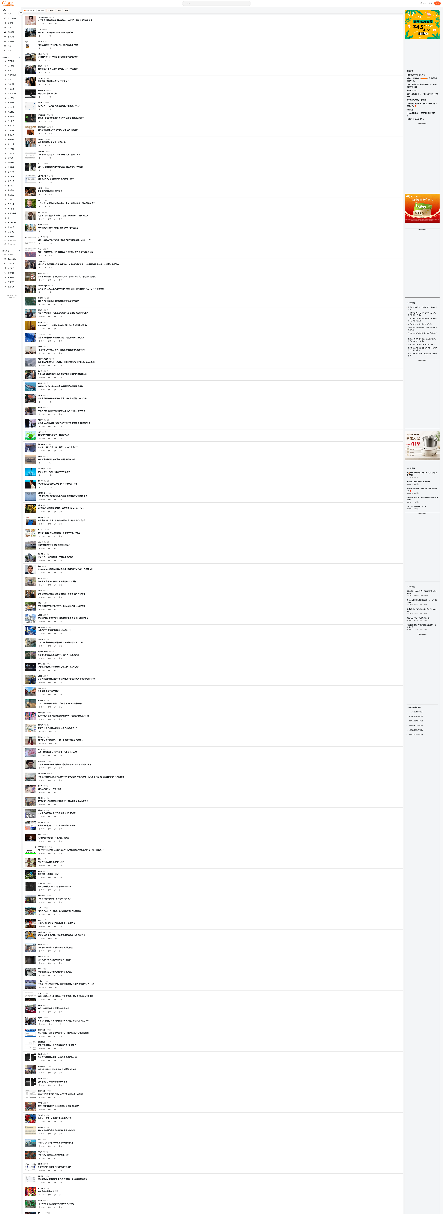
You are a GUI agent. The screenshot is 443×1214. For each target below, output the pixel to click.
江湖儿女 (11, 199)
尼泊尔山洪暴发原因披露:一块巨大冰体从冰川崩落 (58, 654)
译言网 (40, 371)
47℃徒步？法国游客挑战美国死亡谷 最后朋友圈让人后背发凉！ (64, 801)
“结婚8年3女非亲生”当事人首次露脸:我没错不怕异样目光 (61, 349)
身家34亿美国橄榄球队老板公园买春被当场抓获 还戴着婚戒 (62, 374)
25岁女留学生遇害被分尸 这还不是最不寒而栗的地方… (60, 740)
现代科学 (11, 167)
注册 (437, 3)
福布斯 (40, 103)
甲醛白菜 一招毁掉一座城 (48, 874)
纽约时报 (40, 957)
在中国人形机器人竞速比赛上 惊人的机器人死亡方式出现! (61, 337)
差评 (39, 432)
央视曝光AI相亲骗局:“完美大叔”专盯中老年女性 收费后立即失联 (64, 423)
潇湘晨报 (40, 298)
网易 (39, 859)
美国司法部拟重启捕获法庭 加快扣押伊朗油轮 (56, 459)
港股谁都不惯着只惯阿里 (48, 1191)
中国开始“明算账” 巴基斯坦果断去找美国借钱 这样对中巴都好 (63, 313)
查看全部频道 (12, 240)
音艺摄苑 (11, 116)
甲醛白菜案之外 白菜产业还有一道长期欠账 (55, 1142)
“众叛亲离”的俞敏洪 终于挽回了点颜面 (53, 837)
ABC (39, 213)
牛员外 (40, 1005)
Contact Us (12, 259)
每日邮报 (40, 798)
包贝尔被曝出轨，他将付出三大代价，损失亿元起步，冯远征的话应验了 (67, 276)
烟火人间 (11, 227)
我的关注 (11, 41)
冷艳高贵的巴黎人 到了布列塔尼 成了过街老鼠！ (58, 813)
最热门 (10, 23)
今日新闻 (51, 10)
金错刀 (40, 835)
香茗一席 (11, 181)
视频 (9, 46)
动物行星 (40, 640)
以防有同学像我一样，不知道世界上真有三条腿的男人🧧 (422, 104)
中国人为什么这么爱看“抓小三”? (51, 862)
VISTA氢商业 (42, 847)
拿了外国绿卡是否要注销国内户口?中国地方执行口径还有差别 (63, 1033)
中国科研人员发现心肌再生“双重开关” (53, 1155)
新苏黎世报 (41, 932)
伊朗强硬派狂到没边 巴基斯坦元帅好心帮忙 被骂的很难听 (61, 593)
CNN (39, 30)
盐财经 (40, 188)
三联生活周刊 (42, 115)
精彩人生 (11, 107)
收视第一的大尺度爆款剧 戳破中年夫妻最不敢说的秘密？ (61, 118)
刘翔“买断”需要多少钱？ (48, 93)
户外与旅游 (12, 75)
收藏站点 (11, 287)
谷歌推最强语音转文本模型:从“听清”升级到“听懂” (58, 667)
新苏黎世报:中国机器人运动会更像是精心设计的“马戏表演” (62, 935)
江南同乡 (11, 130)
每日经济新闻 (42, 774)
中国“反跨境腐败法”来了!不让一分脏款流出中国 (57, 752)
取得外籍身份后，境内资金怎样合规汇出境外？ (57, 1045)
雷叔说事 (40, 823)
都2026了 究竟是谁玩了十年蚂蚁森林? (53, 435)
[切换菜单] (21, 13)
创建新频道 (11, 244)
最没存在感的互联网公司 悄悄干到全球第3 (55, 886)
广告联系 (11, 263)
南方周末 (40, 530)
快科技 (40, 1164)
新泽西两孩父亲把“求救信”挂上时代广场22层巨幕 (58, 227)
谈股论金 (11, 195)
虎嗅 (39, 566)
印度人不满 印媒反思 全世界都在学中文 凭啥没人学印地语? (62, 410)
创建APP (11, 282)
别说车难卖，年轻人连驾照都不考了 (52, 1081)
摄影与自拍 (12, 93)
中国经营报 (41, 762)
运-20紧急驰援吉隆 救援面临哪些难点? (54, 545)
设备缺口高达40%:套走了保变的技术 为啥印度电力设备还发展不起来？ (67, 679)
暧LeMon (41, 1213)
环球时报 (40, 517)
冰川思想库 (41, 896)
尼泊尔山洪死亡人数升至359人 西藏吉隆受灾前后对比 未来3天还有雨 (66, 362)
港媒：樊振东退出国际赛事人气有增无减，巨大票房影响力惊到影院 (65, 996)
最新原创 (11, 32)
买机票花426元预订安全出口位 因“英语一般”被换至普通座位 (62, 1179)
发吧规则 (11, 277)
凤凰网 (40, 66)
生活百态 (11, 135)
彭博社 (40, 456)
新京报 (40, 42)
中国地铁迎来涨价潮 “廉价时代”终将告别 (54, 898)
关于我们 (11, 268)
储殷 (39, 603)
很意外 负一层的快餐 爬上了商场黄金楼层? (55, 557)
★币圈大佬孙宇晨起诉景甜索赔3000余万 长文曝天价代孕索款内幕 (65, 20)
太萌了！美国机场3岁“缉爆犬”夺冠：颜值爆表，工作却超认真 (63, 215)
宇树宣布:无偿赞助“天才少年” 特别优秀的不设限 (57, 484)
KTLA (39, 164)
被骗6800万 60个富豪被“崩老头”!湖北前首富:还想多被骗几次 (63, 325)
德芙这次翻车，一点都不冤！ (50, 789)
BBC (39, 200)
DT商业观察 (41, 883)
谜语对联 (11, 232)
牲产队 (40, 786)
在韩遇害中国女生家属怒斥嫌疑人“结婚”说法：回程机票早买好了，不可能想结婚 (71, 288)
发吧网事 (11, 102)
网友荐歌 (11, 176)
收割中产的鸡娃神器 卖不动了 (50, 191)
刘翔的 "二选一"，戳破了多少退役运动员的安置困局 (59, 911)
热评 (9, 27)
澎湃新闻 (40, 481)
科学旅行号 (41, 334)
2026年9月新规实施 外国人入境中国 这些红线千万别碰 (60, 1094)
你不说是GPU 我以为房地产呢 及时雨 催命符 (56, 179)
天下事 (40, 1103)
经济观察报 (41, 91)
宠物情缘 (11, 84)
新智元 (40, 505)
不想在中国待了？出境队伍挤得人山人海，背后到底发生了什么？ (64, 1020)
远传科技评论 (42, 176)
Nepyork (41, 152)
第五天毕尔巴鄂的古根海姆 (416, 100)
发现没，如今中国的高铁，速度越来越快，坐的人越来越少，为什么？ (66, 984)
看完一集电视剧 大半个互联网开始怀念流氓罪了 (57, 825)
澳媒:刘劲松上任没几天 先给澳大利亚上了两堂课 (58, 69)
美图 (9, 50)
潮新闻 (40, 347)
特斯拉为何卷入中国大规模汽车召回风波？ (55, 972)
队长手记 (40, 542)
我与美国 (11, 190)
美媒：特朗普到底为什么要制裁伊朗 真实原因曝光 (58, 1106)
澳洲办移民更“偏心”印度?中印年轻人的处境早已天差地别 (61, 606)
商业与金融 (12, 213)
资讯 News (12, 18)
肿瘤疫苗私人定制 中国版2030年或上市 (54, 471)
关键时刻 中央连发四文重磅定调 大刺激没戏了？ (58, 728)
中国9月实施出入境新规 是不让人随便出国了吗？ (58, 1069)
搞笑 (9, 79)
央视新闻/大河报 (43, 652)
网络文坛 (11, 112)
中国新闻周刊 (42, 127)
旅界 (39, 688)
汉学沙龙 (11, 172)
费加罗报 (40, 810)
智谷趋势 (40, 554)
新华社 (40, 578)
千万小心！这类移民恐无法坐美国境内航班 (55, 32)
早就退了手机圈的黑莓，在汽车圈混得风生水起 (57, 1057)
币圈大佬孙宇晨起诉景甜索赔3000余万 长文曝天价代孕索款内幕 (422, 319)
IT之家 (40, 1152)
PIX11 (40, 225)
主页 (9, 14)
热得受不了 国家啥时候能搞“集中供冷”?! (54, 630)
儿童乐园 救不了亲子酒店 (48, 691)
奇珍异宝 (11, 61)
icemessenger (42, 286)
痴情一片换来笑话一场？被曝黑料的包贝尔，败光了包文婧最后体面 (65, 252)
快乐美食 (11, 98)
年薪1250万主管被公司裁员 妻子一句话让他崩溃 (422, 308)
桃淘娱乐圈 (41, 713)
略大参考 (40, 1188)
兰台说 (40, 395)
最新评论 (11, 37)
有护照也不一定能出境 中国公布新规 (420, 324)
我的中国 (11, 204)
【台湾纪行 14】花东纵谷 (416, 75)
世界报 (40, 944)
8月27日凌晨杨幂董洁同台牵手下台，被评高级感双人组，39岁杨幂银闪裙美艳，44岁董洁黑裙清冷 (78, 264)
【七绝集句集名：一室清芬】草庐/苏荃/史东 (422, 114)
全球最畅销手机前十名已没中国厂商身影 (54, 1167)
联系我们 (11, 254)
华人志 (40, 749)
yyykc (40, 908)
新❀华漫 (11, 162)
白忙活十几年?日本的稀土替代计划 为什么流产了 (58, 447)
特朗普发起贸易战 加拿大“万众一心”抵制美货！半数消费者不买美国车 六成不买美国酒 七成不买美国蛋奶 (81, 776)
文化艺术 (11, 89)
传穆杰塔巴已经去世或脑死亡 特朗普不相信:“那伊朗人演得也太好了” (66, 764)
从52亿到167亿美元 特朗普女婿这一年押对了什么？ (59, 105)
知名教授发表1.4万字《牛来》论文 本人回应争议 (58, 130)
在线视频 (11, 236)
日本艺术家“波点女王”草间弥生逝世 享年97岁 (56, 923)
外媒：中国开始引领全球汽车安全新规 (53, 1008)
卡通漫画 (11, 139)
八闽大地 (11, 149)
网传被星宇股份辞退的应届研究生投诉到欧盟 (56, 1130)
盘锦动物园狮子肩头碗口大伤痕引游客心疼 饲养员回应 (60, 703)
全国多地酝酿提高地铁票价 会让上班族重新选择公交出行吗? (62, 398)
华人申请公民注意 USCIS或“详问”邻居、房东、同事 (59, 154)
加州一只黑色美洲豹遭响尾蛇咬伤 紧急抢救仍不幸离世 (60, 166)
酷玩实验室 (41, 444)
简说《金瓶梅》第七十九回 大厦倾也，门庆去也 (422, 95)
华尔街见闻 (41, 664)
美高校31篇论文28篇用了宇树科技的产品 (55, 1118)
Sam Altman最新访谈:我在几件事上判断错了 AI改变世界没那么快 (65, 569)
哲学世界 (11, 121)
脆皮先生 (40, 737)
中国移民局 (41, 1030)
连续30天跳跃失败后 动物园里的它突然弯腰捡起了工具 (60, 642)
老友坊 (10, 186)
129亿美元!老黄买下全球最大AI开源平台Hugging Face (61, 508)
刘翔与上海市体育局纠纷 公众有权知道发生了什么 (58, 44)
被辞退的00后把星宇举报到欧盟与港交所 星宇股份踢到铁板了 (63, 618)
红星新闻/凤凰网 (43, 17)
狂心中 (40, 237)
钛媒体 (40, 408)
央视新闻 (40, 420)
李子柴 (40, 322)
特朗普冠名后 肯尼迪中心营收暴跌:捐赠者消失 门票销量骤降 (62, 496)
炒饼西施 (410, 110)
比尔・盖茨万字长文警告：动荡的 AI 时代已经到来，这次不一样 (64, 240)
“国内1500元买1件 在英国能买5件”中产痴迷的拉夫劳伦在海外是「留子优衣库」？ (71, 850)
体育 (9, 70)
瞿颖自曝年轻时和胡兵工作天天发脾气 (53, 81)
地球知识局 (41, 627)
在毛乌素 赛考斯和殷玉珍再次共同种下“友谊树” (57, 581)
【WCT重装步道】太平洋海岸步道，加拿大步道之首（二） (422, 85)
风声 (39, 1140)
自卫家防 (11, 153)
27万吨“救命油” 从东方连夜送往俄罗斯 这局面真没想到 (60, 386)
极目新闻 (40, 1176)
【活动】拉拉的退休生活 (415, 119)
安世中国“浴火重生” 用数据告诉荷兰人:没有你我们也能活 (61, 520)
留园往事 (11, 209)
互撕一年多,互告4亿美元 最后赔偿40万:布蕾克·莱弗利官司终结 (63, 715)
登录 (430, 3)
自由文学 (11, 144)
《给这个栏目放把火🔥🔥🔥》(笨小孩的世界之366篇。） (422, 79)
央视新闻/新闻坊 (43, 359)
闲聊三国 (11, 126)
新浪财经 (40, 1127)
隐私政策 (11, 273)
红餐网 (40, 54)
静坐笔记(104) (412, 90)
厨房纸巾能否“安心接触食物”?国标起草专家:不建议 (59, 532)
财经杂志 (40, 139)
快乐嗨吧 (11, 66)
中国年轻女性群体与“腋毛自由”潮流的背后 (55, 947)
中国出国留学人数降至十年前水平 (52, 142)
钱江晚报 (40, 78)
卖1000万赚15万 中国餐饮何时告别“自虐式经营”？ (58, 57)
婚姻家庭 (11, 158)
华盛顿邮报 (41, 493)
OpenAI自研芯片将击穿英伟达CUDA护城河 (56, 1203)
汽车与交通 (12, 222)
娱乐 (9, 218)
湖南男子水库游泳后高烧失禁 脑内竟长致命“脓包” (58, 301)
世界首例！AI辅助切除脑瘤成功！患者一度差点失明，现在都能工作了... (67, 203)
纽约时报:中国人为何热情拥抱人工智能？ (55, 959)
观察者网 (40, 1115)
